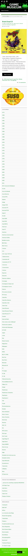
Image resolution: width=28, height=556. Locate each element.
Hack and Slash (5, 319)
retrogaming (13, 80)
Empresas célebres (6, 278)
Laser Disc (15, 79)
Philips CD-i (4, 384)
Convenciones (5, 267)
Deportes (4, 272)
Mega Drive (4, 343)
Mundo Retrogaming (6, 515)
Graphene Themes (11, 554)
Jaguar (15, 23)
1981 (3, 117)
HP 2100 (4, 330)
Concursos (4, 264)
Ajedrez (4, 199)
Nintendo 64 (5, 365)
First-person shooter (6, 292)
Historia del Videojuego (7, 327)
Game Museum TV (6, 313)
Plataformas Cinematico (7, 392)
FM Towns (4, 294)
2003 (3, 175)
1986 (3, 131)
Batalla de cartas (6, 240)
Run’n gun (4, 433)
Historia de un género (7, 324)
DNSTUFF (4, 507)
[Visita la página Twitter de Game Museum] (2, 1)
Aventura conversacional (7, 234)
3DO (10, 23)
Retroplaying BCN (6, 537)
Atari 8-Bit (4, 221)
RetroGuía (4, 419)
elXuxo (3, 510)
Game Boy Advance (6, 300)
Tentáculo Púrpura (6, 542)
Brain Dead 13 (7, 22)
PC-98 (3, 376)
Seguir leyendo (7, 74)
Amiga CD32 (5, 204)
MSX (3, 349)
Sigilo (3, 452)
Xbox (3, 471)
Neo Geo (4, 357)
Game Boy (4, 297)
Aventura (4, 232)
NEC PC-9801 (5, 354)
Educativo (4, 275)
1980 (3, 115)
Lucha (3, 335)
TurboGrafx (4, 466)
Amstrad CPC (5, 207)
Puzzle (3, 403)
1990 (3, 142)
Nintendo (4, 362)
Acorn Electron (5, 194)
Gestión (4, 316)
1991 (3, 145)
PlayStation (9, 24)
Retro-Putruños (5, 417)
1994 (3, 153)
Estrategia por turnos (7, 286)
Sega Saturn (13, 24)
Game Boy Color (5, 302)
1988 (3, 136)
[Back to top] (25, 553)
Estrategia (4, 281)
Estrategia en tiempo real (7, 283)
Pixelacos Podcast (6, 496)
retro (9, 80)
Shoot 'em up (5, 447)
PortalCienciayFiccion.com (8, 523)
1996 (3, 158)
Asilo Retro (4, 488)
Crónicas (4, 270)
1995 (8, 23)
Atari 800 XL (5, 224)
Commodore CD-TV (6, 262)
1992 (3, 147)
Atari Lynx (4, 226)
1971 (3, 112)
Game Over (4, 493)
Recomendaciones (6, 406)
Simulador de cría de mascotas (9, 455)
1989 (3, 139)
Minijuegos (4, 346)
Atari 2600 (4, 218)
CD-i (12, 23)
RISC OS (4, 425)
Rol (3, 428)
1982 (3, 120)
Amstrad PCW (5, 210)
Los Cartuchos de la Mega (8, 513)
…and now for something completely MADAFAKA (13, 482)
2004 (3, 177)
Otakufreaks (5, 518)
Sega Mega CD (5, 438)
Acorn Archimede (6, 191)
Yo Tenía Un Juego (6, 545)
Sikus (5, 23)
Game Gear (4, 305)
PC (18, 23)
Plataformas (5, 389)
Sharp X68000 (5, 444)
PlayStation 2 (5, 398)
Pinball (3, 387)
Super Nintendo (5, 460)
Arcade (3, 215)
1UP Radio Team (6, 485)
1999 (3, 166)
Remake (4, 408)
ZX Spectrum (5, 474)
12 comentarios (22, 82)
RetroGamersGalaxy (6, 529)
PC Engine (4, 370)
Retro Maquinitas (6, 526)
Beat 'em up (4, 245)
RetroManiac (5, 534)
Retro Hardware (5, 411)
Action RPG (4, 196)
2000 (3, 169)
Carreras (4, 248)
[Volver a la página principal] (14, 6)
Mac (17, 23)
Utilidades (4, 468)
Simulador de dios (6, 457)
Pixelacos (4, 521)
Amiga (3, 202)
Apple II (4, 213)
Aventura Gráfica (6, 237)
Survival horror (5, 463)
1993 (3, 150)
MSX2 (3, 351)
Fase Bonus (4, 490)
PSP (3, 400)
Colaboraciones (5, 256)
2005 (3, 180)
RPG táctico (5, 430)
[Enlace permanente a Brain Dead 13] (14, 41)
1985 (3, 128)
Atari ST (4, 229)
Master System (5, 340)
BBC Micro (4, 243)
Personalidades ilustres (7, 381)
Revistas (4, 422)
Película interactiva (6, 379)
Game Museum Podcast (7, 311)
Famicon (4, 289)
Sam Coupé (4, 436)
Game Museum (5, 10)
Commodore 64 (5, 259)
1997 (3, 161)
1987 (3, 134)
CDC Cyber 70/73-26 (7, 253)
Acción (3, 188)
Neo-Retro (4, 360)
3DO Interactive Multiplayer (8, 185)
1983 (3, 123)
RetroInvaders (5, 532)
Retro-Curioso (5, 414)
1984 (3, 126)
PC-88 (3, 373)
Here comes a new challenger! (9, 321)
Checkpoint (4, 504)
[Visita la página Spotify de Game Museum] (7, 1)
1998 (3, 164)
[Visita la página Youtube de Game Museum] (4, 1)
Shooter (4, 449)
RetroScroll (4, 540)
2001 (3, 172)
